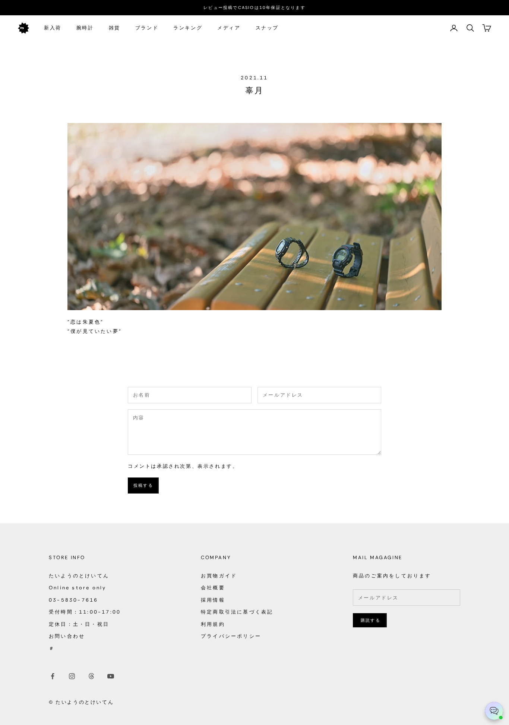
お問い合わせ (67, 636)
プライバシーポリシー (231, 636)
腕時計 (85, 28)
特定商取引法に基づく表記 (237, 612)
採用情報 (213, 600)
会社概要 (213, 587)
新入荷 (52, 28)
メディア (228, 28)
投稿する (143, 485)
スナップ (267, 28)
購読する (370, 620)
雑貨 (114, 28)
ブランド (146, 28)
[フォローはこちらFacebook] (52, 676)
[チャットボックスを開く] (494, 711)
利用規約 (213, 624)
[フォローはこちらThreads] (91, 676)
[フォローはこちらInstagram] (72, 676)
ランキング (187, 28)
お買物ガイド (219, 576)
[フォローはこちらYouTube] (110, 676)
